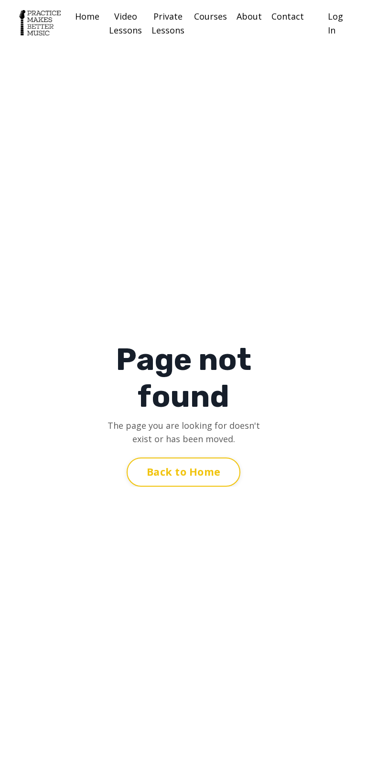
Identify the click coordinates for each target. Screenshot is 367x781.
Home (87, 16)
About (249, 16)
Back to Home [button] (183, 472)
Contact (287, 16)
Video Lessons (125, 23)
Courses (210, 16)
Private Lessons (167, 23)
